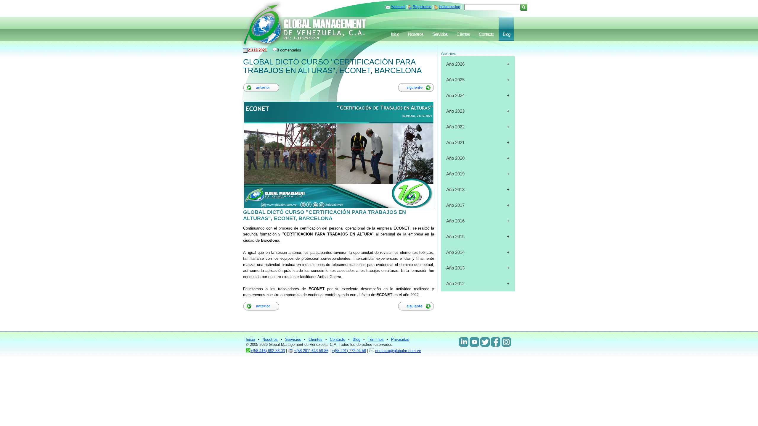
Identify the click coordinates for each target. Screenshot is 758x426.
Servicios (440, 34)
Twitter (485, 342)
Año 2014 (455, 252)
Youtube (474, 342)
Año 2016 (455, 220)
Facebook (495, 342)
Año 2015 (455, 236)
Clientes (463, 34)
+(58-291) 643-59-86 (311, 350)
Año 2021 (455, 142)
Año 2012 (455, 283)
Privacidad (400, 339)
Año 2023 (455, 111)
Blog (506, 34)
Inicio (395, 34)
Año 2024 (455, 95)
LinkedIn (463, 342)
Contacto (486, 34)
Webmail (398, 7)
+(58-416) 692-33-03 (267, 350)
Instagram (506, 342)
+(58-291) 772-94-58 (349, 350)
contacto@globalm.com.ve (398, 350)
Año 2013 (455, 267)
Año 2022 (455, 126)
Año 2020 (455, 158)
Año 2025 (455, 79)
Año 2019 (455, 173)
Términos (376, 339)
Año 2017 (455, 205)
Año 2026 (455, 64)
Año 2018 (455, 189)
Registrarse (422, 7)
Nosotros (415, 34)
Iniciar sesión (449, 7)
